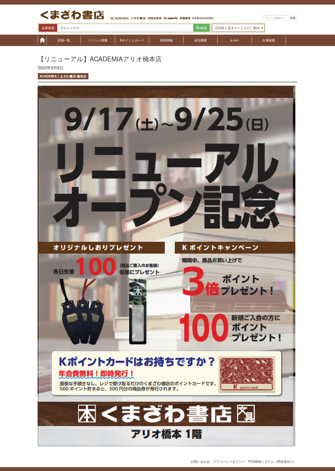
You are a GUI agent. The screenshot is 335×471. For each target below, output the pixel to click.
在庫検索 (268, 40)
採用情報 (166, 40)
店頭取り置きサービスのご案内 (237, 28)
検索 (293, 18)
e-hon (234, 40)
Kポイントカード (132, 40)
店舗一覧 (63, 40)
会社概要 (200, 40)
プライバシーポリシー (229, 461)
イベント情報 (98, 40)
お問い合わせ (200, 461)
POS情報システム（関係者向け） (272, 461)
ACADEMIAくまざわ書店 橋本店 (63, 76)
